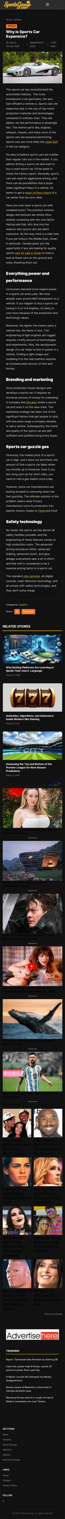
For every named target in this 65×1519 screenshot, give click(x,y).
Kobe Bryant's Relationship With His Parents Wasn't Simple (16, 1147)
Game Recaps (10, 1444)
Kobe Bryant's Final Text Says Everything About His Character (47, 1147)
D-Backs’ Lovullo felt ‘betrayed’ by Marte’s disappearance (28, 1378)
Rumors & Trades (11, 1459)
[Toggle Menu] (47, 5)
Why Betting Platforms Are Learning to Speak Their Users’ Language (30, 669)
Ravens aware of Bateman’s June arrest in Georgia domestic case (28, 1389)
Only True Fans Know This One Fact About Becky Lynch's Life (47, 1196)
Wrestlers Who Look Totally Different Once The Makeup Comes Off (14, 1247)
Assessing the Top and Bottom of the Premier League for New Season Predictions (29, 767)
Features (7, 1449)
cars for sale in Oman (28, 253)
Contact (7, 1480)
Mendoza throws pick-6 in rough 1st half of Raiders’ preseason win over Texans (29, 1399)
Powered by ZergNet (53, 1314)
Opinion (6, 1454)
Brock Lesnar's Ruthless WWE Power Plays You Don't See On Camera (15, 1300)
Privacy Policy (10, 1485)
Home (9, 19)
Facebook (28, 611)
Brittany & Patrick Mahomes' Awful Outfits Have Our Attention (47, 1244)
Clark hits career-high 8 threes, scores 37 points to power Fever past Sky (29, 1368)
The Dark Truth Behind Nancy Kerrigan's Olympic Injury (17, 1196)
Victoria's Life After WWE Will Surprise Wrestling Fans (48, 1298)
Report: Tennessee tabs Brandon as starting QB (32, 1359)
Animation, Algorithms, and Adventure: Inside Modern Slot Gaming (30, 717)
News (5, 1434)
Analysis (7, 1439)
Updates (18, 19)
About (6, 1475)
